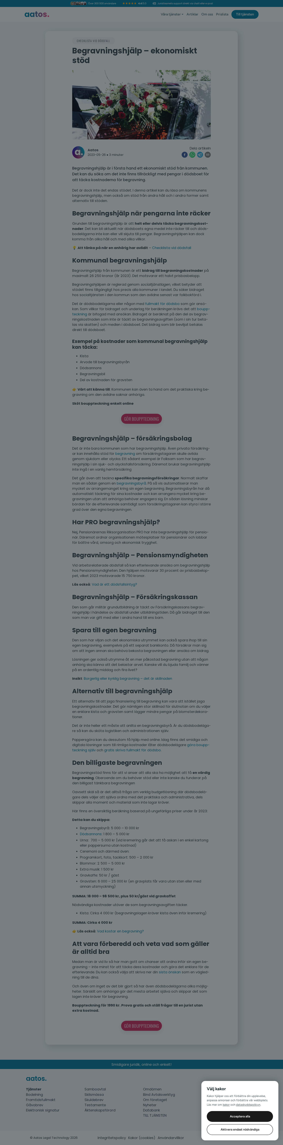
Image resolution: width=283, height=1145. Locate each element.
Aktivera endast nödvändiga (240, 1129)
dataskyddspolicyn (248, 1104)
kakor (226, 1104)
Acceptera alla (240, 1116)
